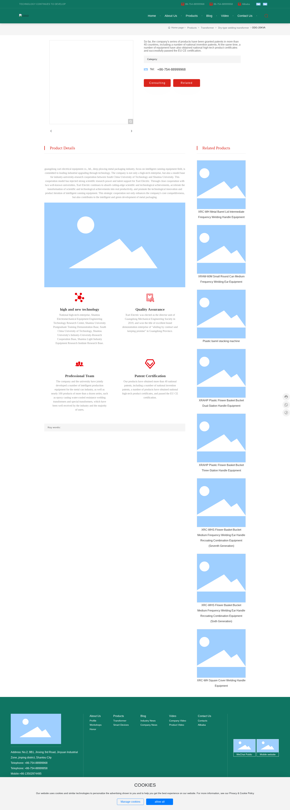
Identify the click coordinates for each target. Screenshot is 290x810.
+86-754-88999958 (35, 768)
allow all (160, 801)
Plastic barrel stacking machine (221, 341)
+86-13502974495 (30, 773)
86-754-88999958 (223, 4)
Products (192, 27)
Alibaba (246, 4)
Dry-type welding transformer (233, 27)
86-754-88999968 (194, 4)
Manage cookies (130, 801)
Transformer (207, 27)
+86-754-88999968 (171, 69)
